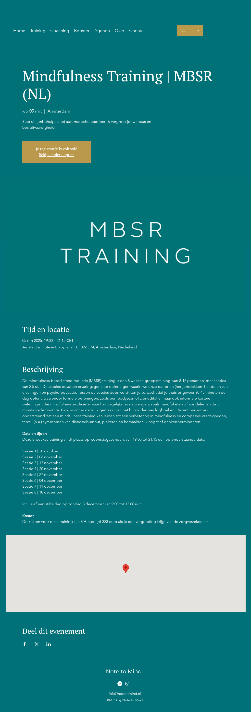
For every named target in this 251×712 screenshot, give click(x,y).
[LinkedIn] (119, 683)
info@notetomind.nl (125, 693)
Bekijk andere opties (56, 154)
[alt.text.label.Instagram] (127, 683)
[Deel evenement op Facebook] (24, 644)
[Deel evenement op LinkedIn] (48, 644)
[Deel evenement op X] (36, 644)
